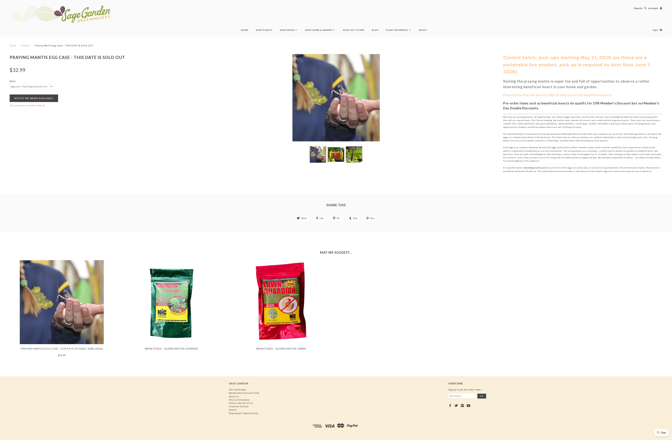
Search (638, 8)
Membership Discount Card (244, 392)
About (423, 30)
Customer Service (239, 406)
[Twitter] (456, 405)
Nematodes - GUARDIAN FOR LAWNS (281, 348)
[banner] (80, 14)
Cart (656, 30)
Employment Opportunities (243, 413)
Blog (375, 30)
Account (653, 8)
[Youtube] (468, 405)
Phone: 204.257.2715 (241, 403)
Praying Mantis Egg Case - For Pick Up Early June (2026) (62, 348)
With (13, 81)
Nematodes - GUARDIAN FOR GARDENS (171, 348)
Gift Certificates (237, 389)
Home (244, 30)
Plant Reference (397, 30)
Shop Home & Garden (319, 30)
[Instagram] (462, 405)
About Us (234, 396)
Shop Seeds (287, 30)
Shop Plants (264, 30)
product (25, 45)
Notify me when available (34, 98)
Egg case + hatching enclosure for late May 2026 (29, 86)
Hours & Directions (239, 399)
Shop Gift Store (353, 30)
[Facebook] (450, 405)
